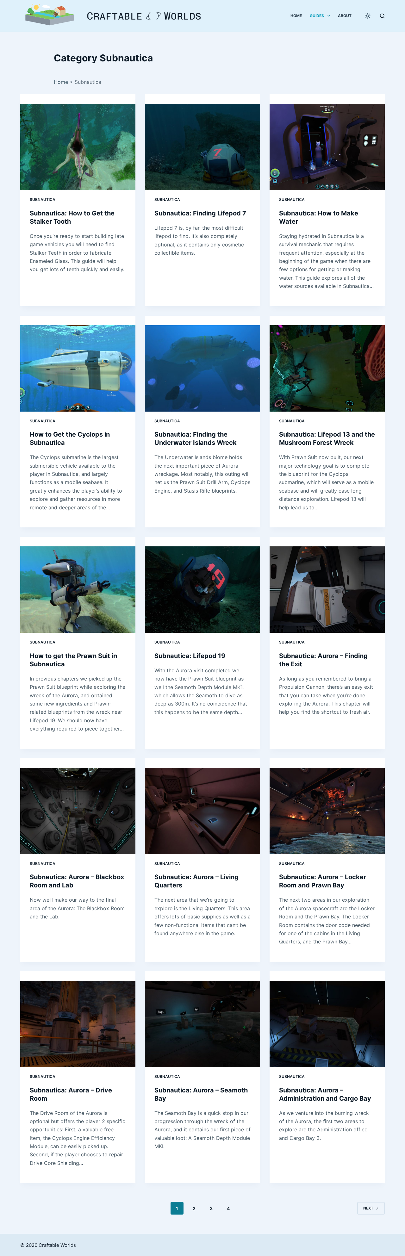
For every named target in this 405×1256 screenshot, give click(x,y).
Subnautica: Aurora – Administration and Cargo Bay (325, 1094)
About (345, 15)
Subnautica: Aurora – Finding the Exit (323, 660)
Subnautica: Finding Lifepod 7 (200, 213)
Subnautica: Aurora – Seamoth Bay (201, 1094)
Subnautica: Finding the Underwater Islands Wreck (195, 438)
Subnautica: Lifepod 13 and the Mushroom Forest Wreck (327, 438)
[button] (49, 16)
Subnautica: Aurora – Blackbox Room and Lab (77, 881)
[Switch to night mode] (368, 16)
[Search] (382, 16)
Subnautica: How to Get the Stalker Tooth (72, 217)
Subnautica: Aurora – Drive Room (71, 1094)
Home (296, 15)
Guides (317, 15)
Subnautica (42, 199)
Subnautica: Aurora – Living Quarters (196, 881)
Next (368, 1208)
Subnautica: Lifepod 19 (189, 656)
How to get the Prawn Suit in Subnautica (73, 660)
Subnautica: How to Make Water (318, 217)
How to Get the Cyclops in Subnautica (70, 438)
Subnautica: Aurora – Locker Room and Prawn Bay (322, 881)
